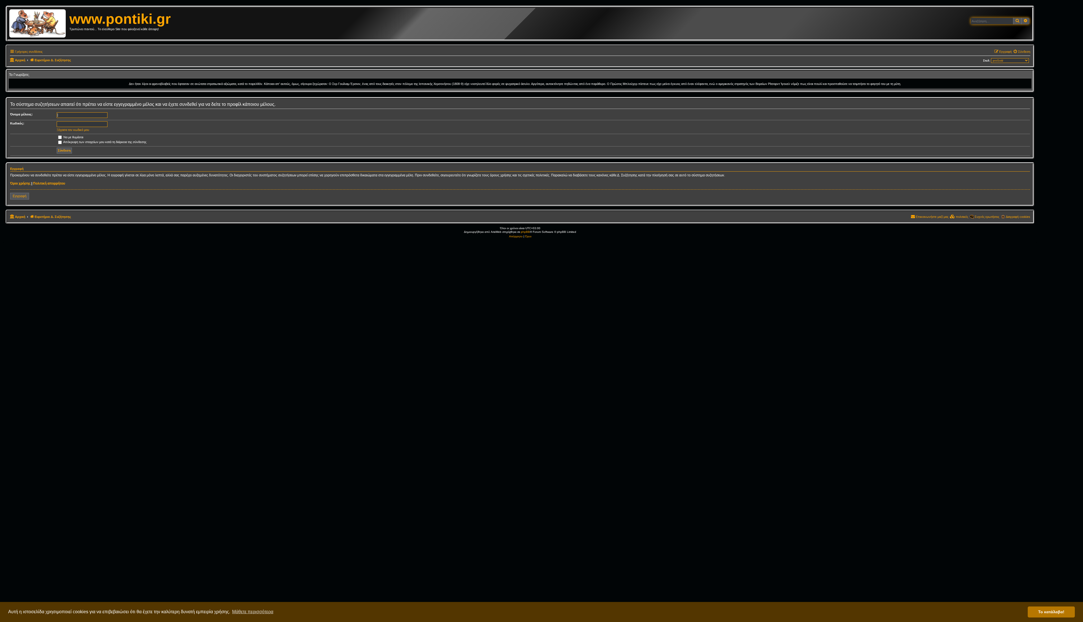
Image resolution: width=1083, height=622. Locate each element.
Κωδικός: (17, 123)
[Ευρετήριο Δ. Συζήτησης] (39, 23)
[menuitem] (1021, 51)
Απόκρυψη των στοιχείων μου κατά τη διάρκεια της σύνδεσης (104, 142)
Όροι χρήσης (20, 183)
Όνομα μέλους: (21, 114)
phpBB (525, 231)
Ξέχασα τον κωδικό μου (73, 130)
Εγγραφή (20, 196)
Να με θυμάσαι (73, 137)
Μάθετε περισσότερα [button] (252, 611)
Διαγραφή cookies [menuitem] (1018, 216)
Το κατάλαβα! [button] (1051, 612)
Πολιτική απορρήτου (49, 183)
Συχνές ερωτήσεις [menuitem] (987, 216)
